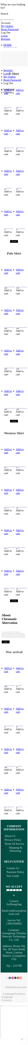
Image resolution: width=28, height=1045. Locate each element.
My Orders (7, 26)
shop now (5, 641)
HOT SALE (10, 49)
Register (5, 38)
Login (4, 35)
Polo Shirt (20, 49)
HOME (4, 49)
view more (14, 241)
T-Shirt (15, 49)
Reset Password (10, 29)
